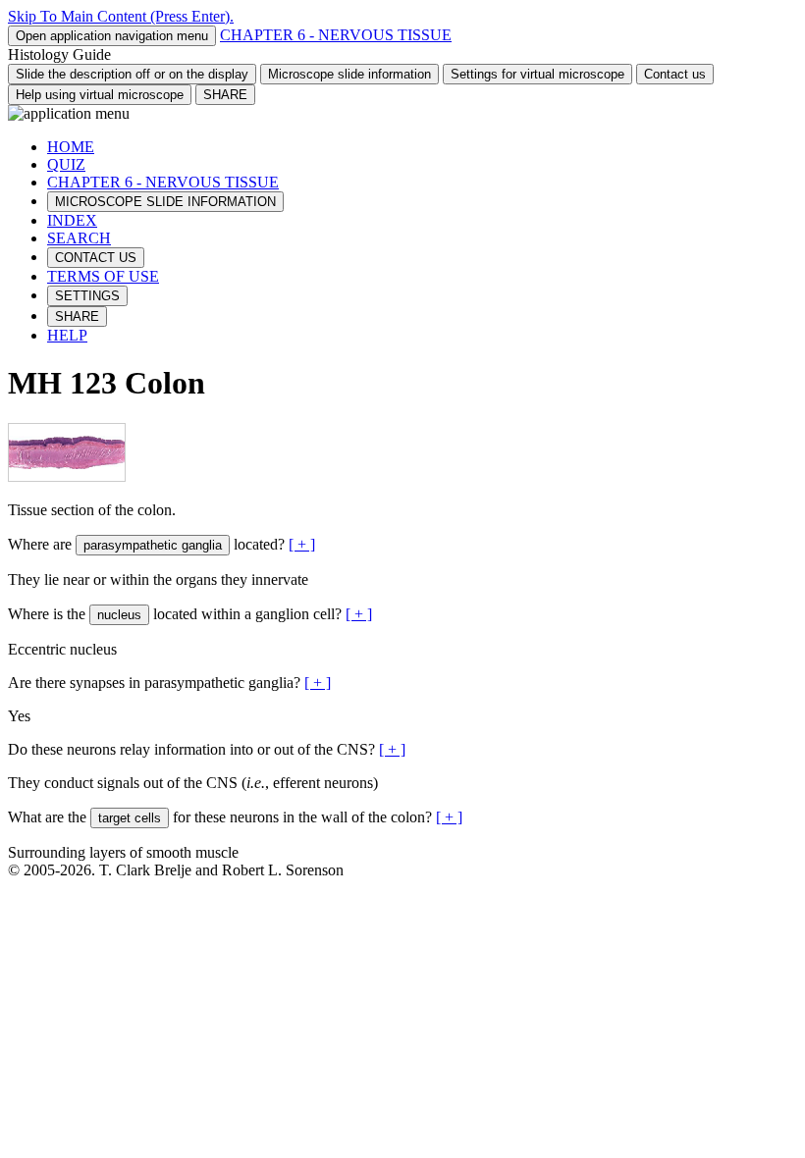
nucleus (119, 614)
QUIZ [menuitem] (66, 164)
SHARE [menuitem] (77, 316)
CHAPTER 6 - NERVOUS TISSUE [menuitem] (163, 182)
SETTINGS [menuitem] (87, 296)
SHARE (225, 94)
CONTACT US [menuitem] (95, 257)
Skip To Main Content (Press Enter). (121, 16)
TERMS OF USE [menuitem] (103, 276)
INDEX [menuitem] (72, 220)
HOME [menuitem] (70, 146)
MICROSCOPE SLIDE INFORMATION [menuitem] (165, 201)
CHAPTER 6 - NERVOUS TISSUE (336, 34)
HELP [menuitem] (67, 335)
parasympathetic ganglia (152, 545)
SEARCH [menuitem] (79, 238)
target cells (129, 818)
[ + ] (302, 544)
